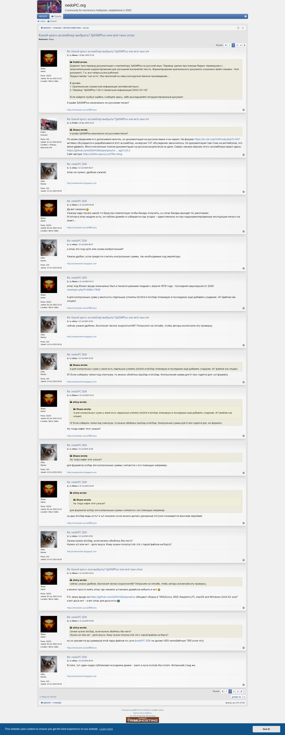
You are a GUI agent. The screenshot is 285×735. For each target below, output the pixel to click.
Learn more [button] (106, 729)
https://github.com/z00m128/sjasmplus (112, 596)
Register (53, 21)
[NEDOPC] (51, 6)
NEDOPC (43, 16)
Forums (57, 16)
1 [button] (229, 45)
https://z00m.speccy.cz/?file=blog (102, 154)
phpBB (133, 710)
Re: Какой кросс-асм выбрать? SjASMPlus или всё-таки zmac (105, 569)
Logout (42, 21)
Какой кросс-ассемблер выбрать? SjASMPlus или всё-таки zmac (87, 35)
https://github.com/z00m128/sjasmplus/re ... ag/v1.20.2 (98, 150)
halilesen (148, 713)
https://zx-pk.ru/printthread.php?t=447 (217, 139)
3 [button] (237, 45)
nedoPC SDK (143, 640)
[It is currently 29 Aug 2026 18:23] (238, 28)
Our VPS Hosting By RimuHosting (142, 716)
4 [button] (240, 45)
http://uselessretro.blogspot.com (81, 183)
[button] (225, 45)
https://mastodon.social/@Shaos (82, 110)
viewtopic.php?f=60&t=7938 (83, 289)
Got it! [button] (266, 729)
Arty (141, 713)
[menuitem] (245, 16)
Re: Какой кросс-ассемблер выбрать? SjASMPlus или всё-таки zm (108, 51)
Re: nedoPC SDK (77, 164)
